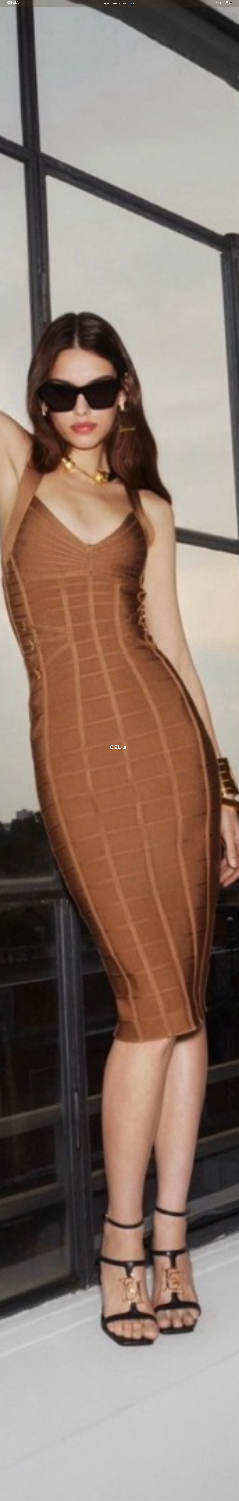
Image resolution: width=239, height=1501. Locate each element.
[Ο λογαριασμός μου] (220, 3)
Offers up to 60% (118, 758)
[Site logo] (13, 3)
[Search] (217, 3)
